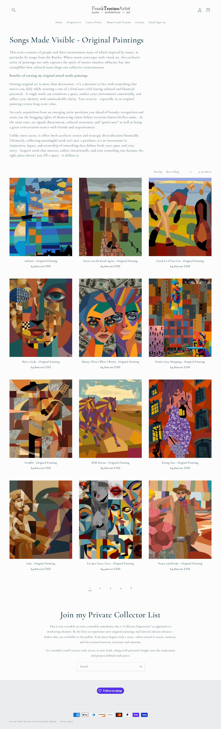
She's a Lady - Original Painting (41, 361)
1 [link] (90, 588)
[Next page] (131, 588)
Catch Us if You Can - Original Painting (180, 261)
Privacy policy (66, 721)
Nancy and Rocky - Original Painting (180, 563)
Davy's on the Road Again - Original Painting (110, 261)
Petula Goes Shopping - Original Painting (180, 361)
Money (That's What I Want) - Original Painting (110, 361)
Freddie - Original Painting (41, 462)
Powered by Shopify (47, 721)
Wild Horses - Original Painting (110, 462)
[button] (13, 10)
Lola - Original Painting (41, 563)
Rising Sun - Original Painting (180, 462)
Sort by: (158, 171)
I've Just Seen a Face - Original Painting (110, 563)
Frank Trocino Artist (27, 721)
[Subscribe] (140, 666)
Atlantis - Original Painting (41, 261)
